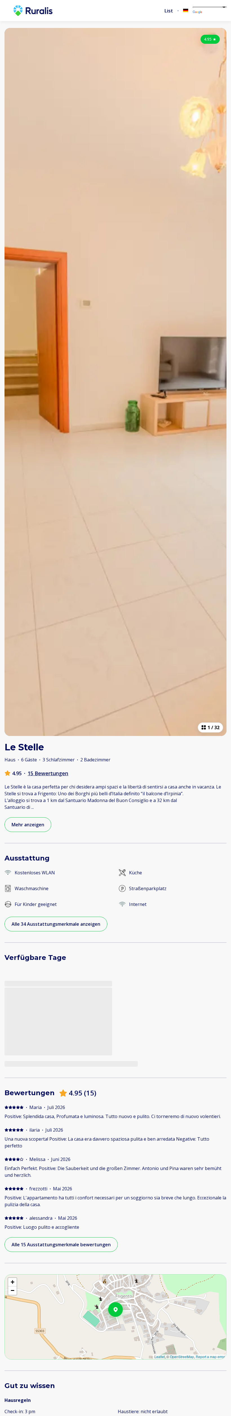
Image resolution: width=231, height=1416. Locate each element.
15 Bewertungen (48, 773)
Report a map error (210, 1356)
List (168, 11)
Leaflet (159, 1356)
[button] (122, 1324)
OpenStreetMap (182, 1356)
